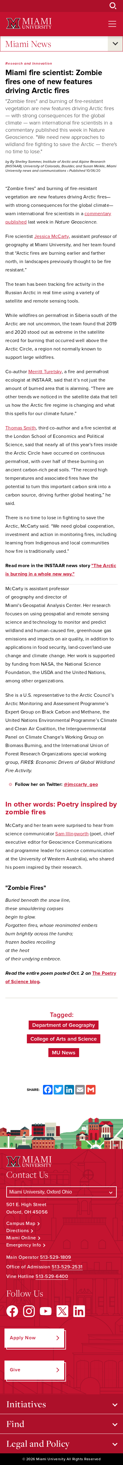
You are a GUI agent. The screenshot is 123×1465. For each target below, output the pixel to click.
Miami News (28, 44)
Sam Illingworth (72, 834)
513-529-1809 (55, 1257)
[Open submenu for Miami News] (115, 43)
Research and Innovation (28, 63)
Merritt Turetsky (45, 372)
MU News (64, 1052)
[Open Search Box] (113, 6)
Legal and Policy (38, 1443)
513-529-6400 (52, 1276)
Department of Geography (63, 1025)
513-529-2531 (67, 1267)
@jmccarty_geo (81, 784)
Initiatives (26, 1404)
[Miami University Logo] (29, 23)
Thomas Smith (20, 428)
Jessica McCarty (51, 236)
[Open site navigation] (112, 23)
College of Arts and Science (63, 1039)
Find (15, 1424)
